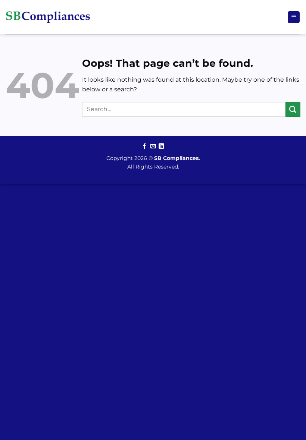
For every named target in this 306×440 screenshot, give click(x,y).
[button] (294, 17)
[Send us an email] (153, 147)
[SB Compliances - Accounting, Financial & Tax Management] (48, 17)
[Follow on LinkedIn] (161, 147)
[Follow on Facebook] (144, 147)
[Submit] (292, 109)
